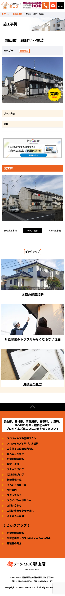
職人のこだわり (15, 453)
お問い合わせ (14, 505)
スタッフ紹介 (14, 495)
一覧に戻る (32, 230)
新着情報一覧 (14, 479)
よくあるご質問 (15, 515)
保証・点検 (13, 464)
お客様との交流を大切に (20, 448)
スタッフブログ (15, 469)
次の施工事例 (54, 230)
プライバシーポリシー (19, 500)
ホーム (6, 14)
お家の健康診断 (15, 459)
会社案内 (12, 490)
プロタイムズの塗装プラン (21, 438)
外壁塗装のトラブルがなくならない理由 (29, 538)
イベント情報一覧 (16, 484)
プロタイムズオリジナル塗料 (22, 443)
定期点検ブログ (15, 474)
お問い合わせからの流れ (20, 510)
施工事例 (18, 14)
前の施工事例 (10, 230)
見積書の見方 (14, 543)
